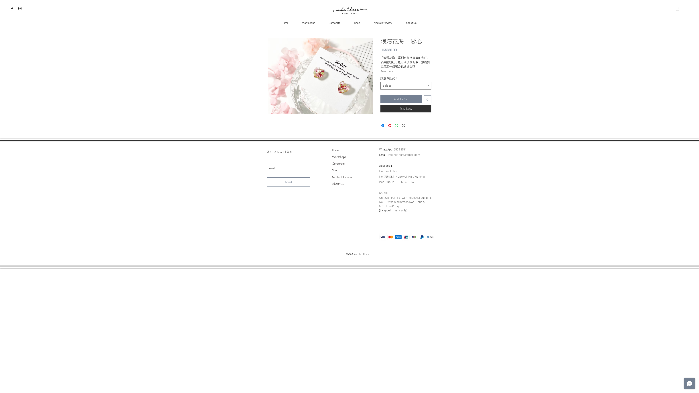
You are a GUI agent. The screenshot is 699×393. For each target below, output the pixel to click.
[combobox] (405, 85)
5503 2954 (400, 149)
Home (335, 150)
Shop (335, 170)
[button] (677, 9)
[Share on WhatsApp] (396, 125)
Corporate (338, 164)
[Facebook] (12, 8)
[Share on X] (403, 125)
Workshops (339, 157)
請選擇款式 (388, 78)
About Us (337, 184)
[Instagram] (20, 8)
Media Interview (342, 177)
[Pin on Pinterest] (390, 125)
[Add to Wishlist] (427, 99)
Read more (386, 70)
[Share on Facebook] (383, 125)
